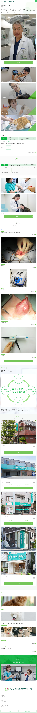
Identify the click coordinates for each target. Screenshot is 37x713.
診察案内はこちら (18, 216)
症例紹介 (2, 695)
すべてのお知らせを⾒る (31, 152)
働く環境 (2, 706)
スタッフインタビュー (4, 705)
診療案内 (18, 62)
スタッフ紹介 (3, 696)
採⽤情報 (18, 682)
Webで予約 (27, 580)
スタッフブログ (3, 701)
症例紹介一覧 (18, 360)
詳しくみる (18, 452)
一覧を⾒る (33, 643)
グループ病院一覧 (9, 711)
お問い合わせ (27, 484)
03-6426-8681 (10, 520)
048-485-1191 (10, 484)
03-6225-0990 (10, 580)
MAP (34, 446)
